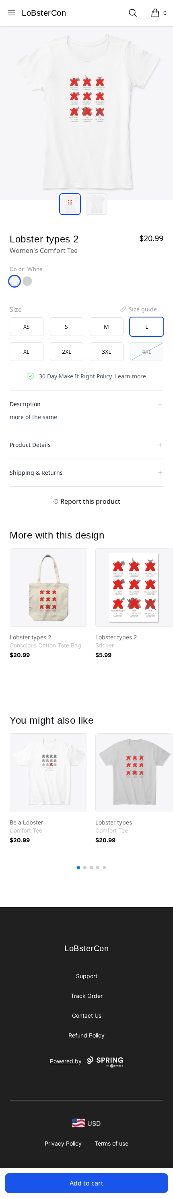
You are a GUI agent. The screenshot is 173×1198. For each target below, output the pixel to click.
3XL (106, 351)
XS (26, 326)
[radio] (26, 326)
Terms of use (111, 1143)
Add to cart (86, 1183)
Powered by (66, 1061)
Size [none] (16, 309)
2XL (66, 351)
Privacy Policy (63, 1143)
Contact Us (86, 1015)
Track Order (87, 995)
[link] (48, 587)
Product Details (30, 445)
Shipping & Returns (36, 472)
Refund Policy (86, 1035)
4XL (146, 351)
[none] (138, 309)
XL (26, 351)
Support (86, 976)
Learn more (130, 376)
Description (25, 404)
